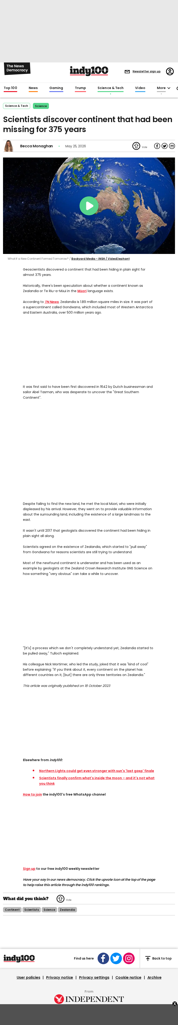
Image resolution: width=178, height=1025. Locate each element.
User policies (28, 977)
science (41, 106)
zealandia (67, 910)
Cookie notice (128, 977)
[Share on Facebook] (157, 146)
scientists (31, 910)
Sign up (29, 868)
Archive (154, 977)
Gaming (56, 88)
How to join (32, 794)
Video (140, 88)
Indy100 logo (89, 71)
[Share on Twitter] (165, 146)
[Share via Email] (172, 146)
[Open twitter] (116, 958)
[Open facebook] (103, 958)
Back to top (162, 958)
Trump (80, 88)
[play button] (89, 205)
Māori (82, 291)
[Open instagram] (129, 958)
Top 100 (10, 88)
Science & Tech (111, 88)
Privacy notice (59, 977)
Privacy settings (94, 977)
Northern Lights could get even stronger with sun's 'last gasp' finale (96, 771)
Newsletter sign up (147, 71)
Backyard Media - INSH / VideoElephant (100, 259)
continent (12, 910)
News (33, 88)
